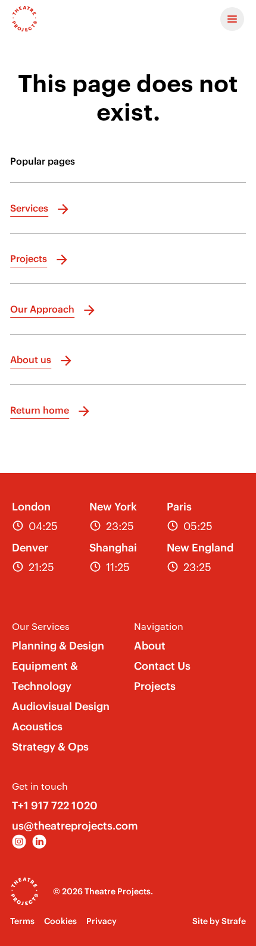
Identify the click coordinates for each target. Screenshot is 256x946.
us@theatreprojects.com (75, 826)
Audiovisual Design (61, 706)
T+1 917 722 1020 (55, 805)
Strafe (233, 921)
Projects (155, 686)
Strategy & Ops (50, 746)
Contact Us (162, 666)
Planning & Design (58, 645)
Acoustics (37, 726)
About (150, 645)
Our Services (41, 626)
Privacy (101, 921)
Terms (22, 921)
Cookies (60, 921)
